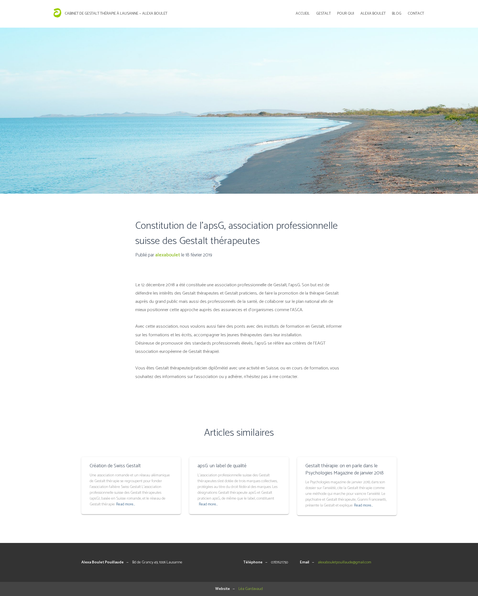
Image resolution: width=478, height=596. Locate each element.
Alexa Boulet (373, 13)
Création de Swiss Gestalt (115, 466)
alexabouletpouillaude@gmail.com (344, 562)
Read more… (125, 504)
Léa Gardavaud (250, 589)
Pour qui (345, 13)
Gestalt (323, 13)
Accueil (303, 13)
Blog (396, 13)
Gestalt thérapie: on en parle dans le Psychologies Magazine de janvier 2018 (344, 469)
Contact (416, 13)
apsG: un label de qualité (222, 466)
